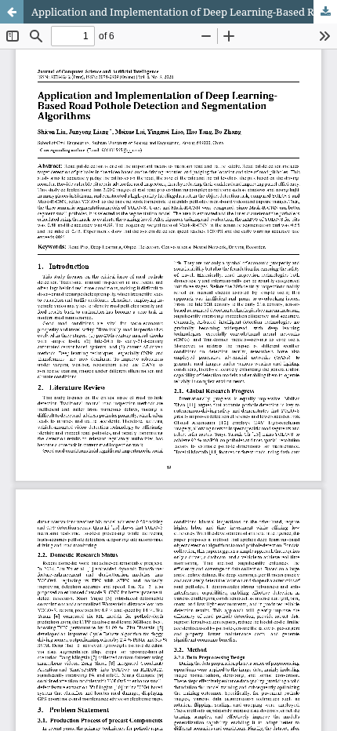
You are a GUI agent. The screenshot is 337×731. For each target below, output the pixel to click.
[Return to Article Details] (12, 12)
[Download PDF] (325, 12)
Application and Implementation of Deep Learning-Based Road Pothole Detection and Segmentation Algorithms (184, 12)
